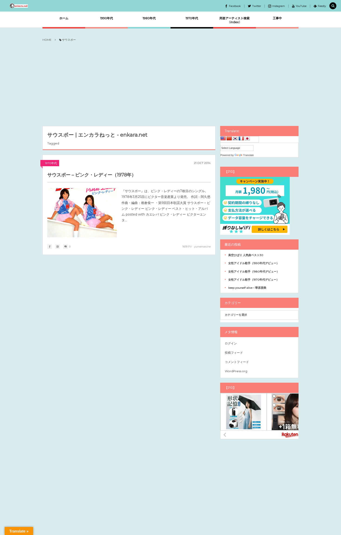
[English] (223, 138)
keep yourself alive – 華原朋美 (247, 287)
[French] (241, 138)
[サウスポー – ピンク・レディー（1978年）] (82, 212)
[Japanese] (247, 138)
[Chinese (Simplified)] (229, 138)
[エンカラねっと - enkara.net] (19, 5)
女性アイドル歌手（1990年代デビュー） (253, 263)
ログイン (231, 343)
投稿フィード (234, 352)
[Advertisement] (170, 84)
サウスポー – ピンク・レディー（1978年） (91, 175)
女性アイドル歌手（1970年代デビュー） (253, 279)
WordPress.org (236, 371)
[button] (332, 6)
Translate (248, 155)
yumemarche (202, 246)
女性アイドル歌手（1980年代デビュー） (253, 271)
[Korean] (235, 138)
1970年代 (51, 163)
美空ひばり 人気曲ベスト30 (245, 255)
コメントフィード (237, 362)
